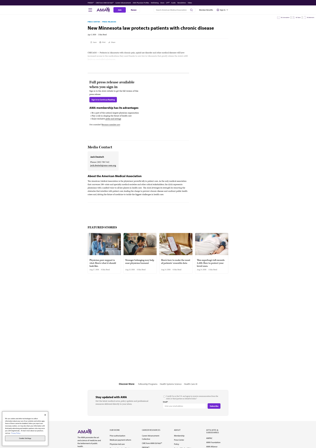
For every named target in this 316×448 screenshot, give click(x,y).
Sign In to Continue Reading (103, 99)
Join (119, 10)
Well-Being (155, 3)
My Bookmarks (310, 17)
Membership (179, 435)
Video (190, 3)
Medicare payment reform (120, 440)
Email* (165, 402)
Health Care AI (190, 384)
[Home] (85, 431)
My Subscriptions (285, 17)
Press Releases (109, 22)
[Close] (45, 415)
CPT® (167, 3)
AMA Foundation (213, 442)
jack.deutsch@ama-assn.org (103, 165)
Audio (173, 3)
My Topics (298, 17)
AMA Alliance (211, 446)
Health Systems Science (171, 384)
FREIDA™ (91, 3)
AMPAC (209, 438)
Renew (134, 10)
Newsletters (181, 3)
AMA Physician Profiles (141, 3)
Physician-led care (117, 444)
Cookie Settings (25, 438)
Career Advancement (123, 3)
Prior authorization (117, 435)
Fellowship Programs (147, 384)
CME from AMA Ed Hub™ (105, 3)
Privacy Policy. (15, 433)
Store (162, 3)
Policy (176, 444)
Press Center (94, 22)
